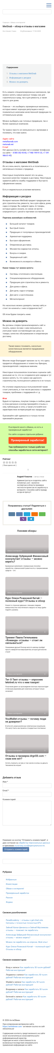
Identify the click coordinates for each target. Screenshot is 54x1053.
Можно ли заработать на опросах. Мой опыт (27, 942)
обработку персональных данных (34, 843)
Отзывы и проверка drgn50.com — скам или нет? (25, 757)
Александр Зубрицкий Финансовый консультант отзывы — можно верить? (26, 558)
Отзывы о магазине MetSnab (22, 73)
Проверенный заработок (17, 893)
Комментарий (9, 799)
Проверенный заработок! (27, 440)
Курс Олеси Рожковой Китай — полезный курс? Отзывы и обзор (25, 599)
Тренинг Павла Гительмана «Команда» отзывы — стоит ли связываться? (23, 640)
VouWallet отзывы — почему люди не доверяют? (25, 720)
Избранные (11, 879)
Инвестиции (11, 884)
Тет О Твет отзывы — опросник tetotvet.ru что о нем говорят (24, 681)
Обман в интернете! (15, 888)
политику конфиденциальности (30, 845)
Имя (5, 782)
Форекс (9, 902)
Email (6, 790)
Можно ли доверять (18, 82)
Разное (9, 897)
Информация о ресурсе (20, 78)
